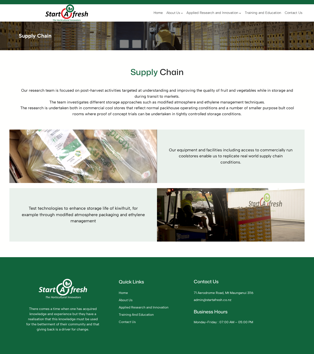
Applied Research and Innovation (144, 307)
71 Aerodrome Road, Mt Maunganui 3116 (223, 293)
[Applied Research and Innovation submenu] (240, 13)
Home (123, 293)
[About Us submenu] (182, 13)
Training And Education (136, 315)
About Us (125, 300)
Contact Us (127, 322)
